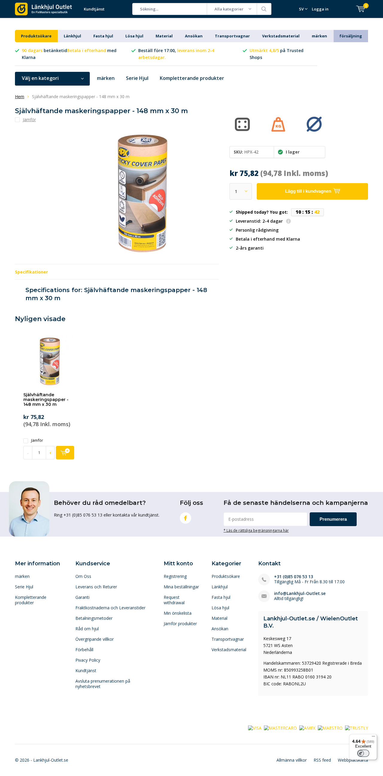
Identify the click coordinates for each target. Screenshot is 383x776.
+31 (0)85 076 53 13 (293, 576)
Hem (19, 96)
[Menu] (373, 737)
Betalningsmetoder (94, 618)
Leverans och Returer (96, 587)
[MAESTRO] (330, 728)
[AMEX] (307, 728)
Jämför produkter (180, 623)
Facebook (185, 518)
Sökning (264, 9)
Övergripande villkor (94, 639)
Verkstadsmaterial (281, 36)
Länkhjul (72, 36)
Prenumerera (333, 519)
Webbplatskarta (353, 760)
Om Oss (83, 576)
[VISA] (255, 728)
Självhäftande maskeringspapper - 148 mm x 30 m (46, 399)
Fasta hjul (103, 36)
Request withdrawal (174, 599)
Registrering (175, 576)
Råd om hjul (87, 628)
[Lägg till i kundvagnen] (65, 452)
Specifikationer (31, 272)
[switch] (363, 753)
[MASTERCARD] (280, 728)
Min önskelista (178, 613)
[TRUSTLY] (356, 728)
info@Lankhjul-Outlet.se (300, 593)
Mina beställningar (181, 587)
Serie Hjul (137, 78)
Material (164, 36)
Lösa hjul (134, 36)
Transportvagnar (232, 36)
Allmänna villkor (291, 760)
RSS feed (322, 760)
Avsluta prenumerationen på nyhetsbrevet (102, 683)
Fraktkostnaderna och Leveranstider (110, 608)
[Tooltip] (288, 221)
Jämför (37, 440)
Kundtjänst (94, 9)
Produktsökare (36, 36)
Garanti (82, 597)
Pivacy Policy (87, 660)
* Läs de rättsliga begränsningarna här (256, 530)
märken (319, 36)
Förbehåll (84, 649)
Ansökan (194, 36)
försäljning (350, 36)
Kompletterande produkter (192, 78)
